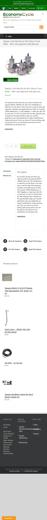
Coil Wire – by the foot (13, 363)
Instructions (9, 129)
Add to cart (28, 146)
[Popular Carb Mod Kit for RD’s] (23, 67)
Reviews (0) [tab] (7, 176)
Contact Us (37, 429)
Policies (36, 434)
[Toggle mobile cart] (43, 14)
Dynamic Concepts (14, 471)
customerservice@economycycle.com (23, 4)
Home (36, 425)
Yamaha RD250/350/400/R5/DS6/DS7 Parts (30, 161)
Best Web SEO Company (31, 471)
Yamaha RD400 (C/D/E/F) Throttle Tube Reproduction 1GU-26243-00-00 (19, 291)
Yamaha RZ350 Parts (23, 437)
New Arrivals (23, 442)
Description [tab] (7, 171)
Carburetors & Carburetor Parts (23, 159)
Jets (13, 161)
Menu (10, 36)
